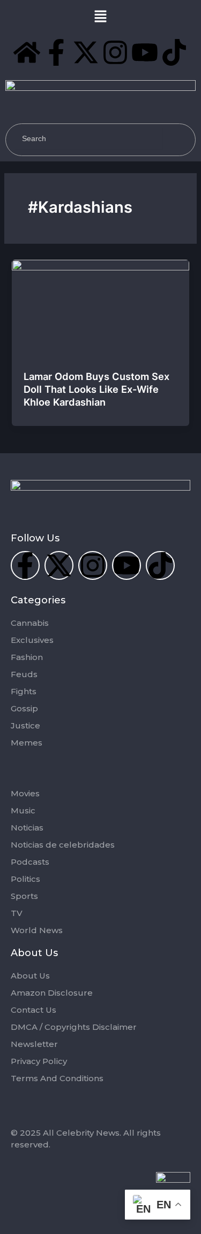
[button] (100, 16)
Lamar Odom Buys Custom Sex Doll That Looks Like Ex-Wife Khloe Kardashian (96, 388)
